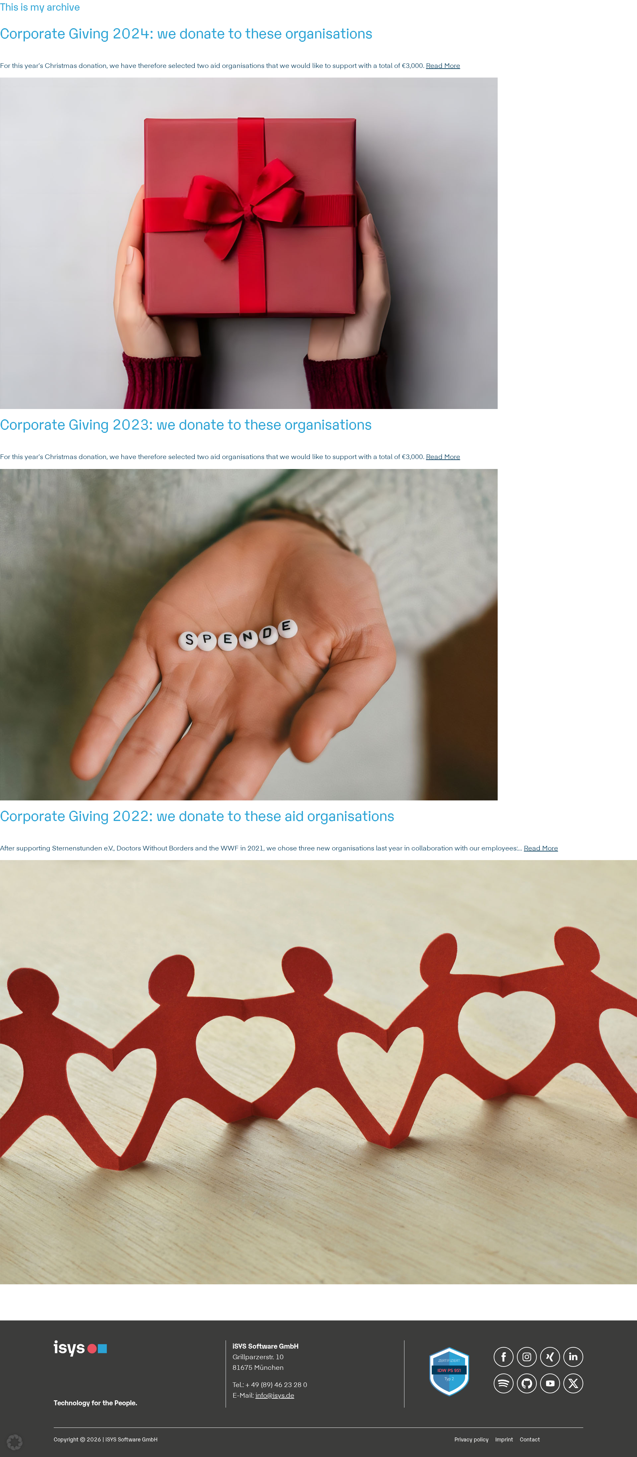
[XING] (550, 1365)
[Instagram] (527, 1365)
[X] (573, 1391)
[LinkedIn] (573, 1365)
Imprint (504, 1439)
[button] (14, 1442)
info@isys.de (274, 1395)
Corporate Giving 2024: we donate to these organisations (186, 32)
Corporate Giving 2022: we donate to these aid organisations (197, 814)
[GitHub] (527, 1391)
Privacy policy (472, 1439)
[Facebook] (504, 1365)
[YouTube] (550, 1391)
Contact (530, 1439)
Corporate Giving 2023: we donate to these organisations (186, 423)
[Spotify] (504, 1391)
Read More (443, 66)
